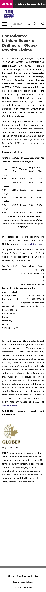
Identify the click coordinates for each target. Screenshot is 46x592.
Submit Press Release (23, 582)
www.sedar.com (9, 405)
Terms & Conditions (23, 587)
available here (34, 244)
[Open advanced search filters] (35, 24)
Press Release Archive (27, 576)
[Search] (29, 24)
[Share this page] (42, 23)
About (11, 576)
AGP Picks (7, 4)
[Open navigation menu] (4, 23)
